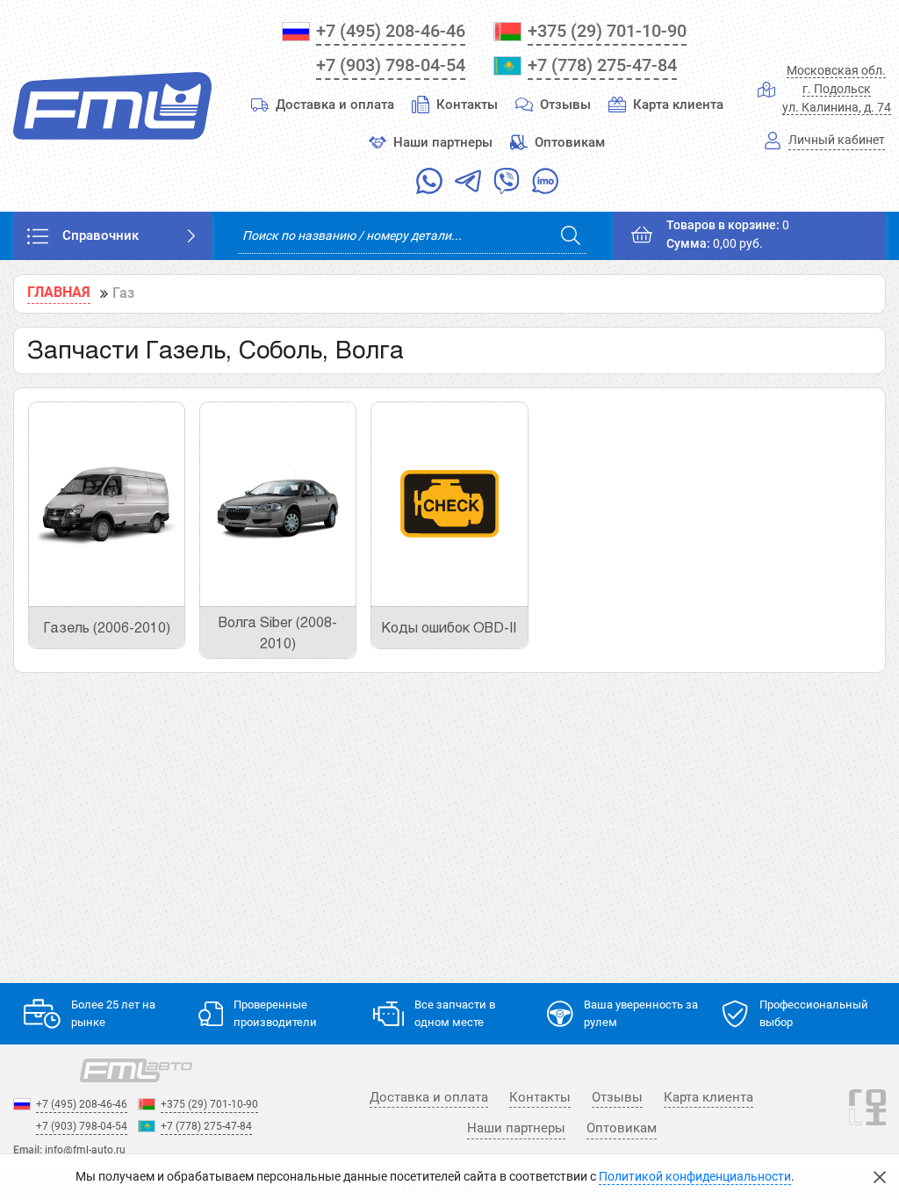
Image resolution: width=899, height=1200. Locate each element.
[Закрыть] (879, 1177)
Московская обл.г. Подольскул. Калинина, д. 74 (836, 88)
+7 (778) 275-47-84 (602, 65)
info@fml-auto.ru (85, 1150)
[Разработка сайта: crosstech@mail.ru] (867, 1118)
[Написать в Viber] (506, 184)
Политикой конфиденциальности (695, 1176)
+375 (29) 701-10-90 (607, 30)
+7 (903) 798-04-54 (390, 65)
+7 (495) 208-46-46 (390, 30)
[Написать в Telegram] (468, 184)
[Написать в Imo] (545, 184)
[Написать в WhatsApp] (429, 184)
